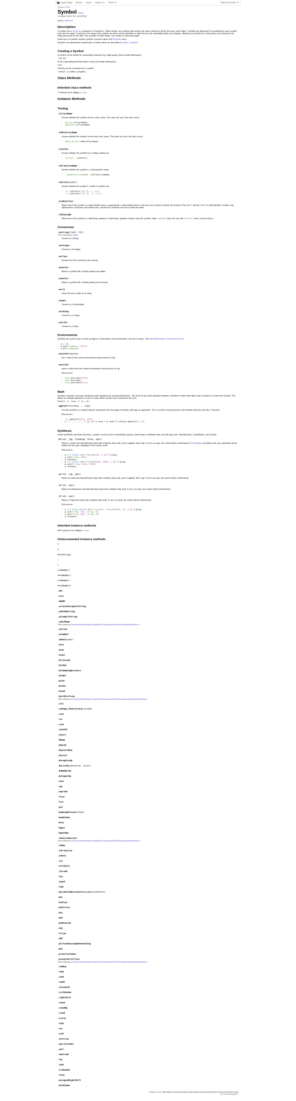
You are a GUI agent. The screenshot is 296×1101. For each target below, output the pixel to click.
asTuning (64, 311)
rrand (62, 1013)
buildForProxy (67, 696)
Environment (171, 339)
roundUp (63, 1008)
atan (61, 650)
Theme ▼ (112, 2)
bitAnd (62, 665)
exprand (63, 791)
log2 (61, 886)
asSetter (64, 267)
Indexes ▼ (100, 2)
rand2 (62, 982)
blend (62, 691)
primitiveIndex (67, 954)
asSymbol (64, 634)
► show (83, 93)
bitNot (62, 675)
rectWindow (65, 992)
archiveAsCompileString (72, 606)
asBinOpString (67, 611)
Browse (79, 2)
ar (60, 474)
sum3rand (64, 1054)
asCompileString (68, 616)
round (62, 1002)
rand (61, 977)
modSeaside (65, 923)
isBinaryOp (65, 214)
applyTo (63, 406)
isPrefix (64, 182)
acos (61, 596)
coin (61, 714)
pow (60, 948)
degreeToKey (65, 750)
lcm (60, 861)
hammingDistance (68, 812)
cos (60, 719)
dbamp (62, 740)
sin (60, 1028)
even (61, 781)
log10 (62, 881)
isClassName (65, 113)
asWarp (62, 639)
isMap (62, 845)
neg (60, 928)
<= (59, 575)
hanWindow (64, 817)
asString (64, 232)
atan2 (62, 655)
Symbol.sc (68, 21)
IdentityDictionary (157, 339)
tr (60, 496)
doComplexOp (65, 760)
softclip (64, 1039)
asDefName (64, 621)
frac (61, 802)
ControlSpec (196, 443)
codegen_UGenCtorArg (70, 709)
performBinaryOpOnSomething (75, 943)
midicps (63, 902)
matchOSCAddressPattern (72, 892)
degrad (62, 745)
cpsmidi (63, 729)
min (60, 912)
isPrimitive (65, 850)
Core (68, 7)
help (61, 822)
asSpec (62, 300)
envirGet (64, 364)
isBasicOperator (68, 838)
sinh (61, 1033)
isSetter (64, 149)
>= (59, 585)
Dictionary (117, 39)
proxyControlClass (69, 959)
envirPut (64, 353)
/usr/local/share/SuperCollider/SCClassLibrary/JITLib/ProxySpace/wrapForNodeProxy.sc (110, 699)
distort (63, 755)
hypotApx (64, 833)
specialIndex (66, 1044)
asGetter (64, 278)
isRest (62, 855)
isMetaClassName (68, 132)
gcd (60, 807)
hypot (62, 827)
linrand (63, 871)
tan (60, 1059)
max (60, 897)
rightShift (65, 997)
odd (60, 938)
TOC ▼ (229, 2)
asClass (63, 256)
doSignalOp (65, 776)
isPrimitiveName (68, 165)
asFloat (63, 629)
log (60, 876)
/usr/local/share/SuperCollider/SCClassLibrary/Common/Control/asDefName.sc (106, 625)
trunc (62, 1075)
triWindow (64, 1070)
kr (60, 439)
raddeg (62, 966)
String (75, 31)
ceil (61, 703)
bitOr (62, 681)
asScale (63, 322)
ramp (61, 971)
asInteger (64, 245)
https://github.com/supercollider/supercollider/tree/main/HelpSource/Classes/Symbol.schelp (200, 1092)
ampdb (62, 601)
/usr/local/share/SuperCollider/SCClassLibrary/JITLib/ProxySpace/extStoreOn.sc (106, 841)
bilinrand (64, 660)
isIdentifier (66, 201)
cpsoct (62, 734)
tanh (61, 1064)
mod (60, 917)
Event (181, 339)
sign (61, 1023)
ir (60, 485)
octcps (62, 933)
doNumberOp (65, 771)
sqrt (61, 1049)
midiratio (64, 907)
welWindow (64, 1085)
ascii (62, 289)
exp (60, 786)
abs (60, 590)
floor (62, 796)
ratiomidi (64, 987)
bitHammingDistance (70, 670)
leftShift (64, 866)
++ (59, 554)
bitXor (62, 686)
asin (61, 644)
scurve (62, 1018)
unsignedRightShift (70, 1080)
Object (81, 13)
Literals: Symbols (130, 42)
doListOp (64, 765)
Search (89, 2)
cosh (61, 724)
